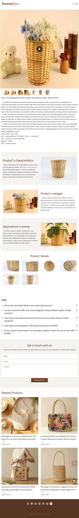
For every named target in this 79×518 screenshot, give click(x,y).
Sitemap (47, 514)
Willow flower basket (29, 167)
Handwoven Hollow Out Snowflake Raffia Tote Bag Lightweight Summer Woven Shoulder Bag (18, 488)
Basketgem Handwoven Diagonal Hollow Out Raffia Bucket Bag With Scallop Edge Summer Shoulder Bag (59, 488)
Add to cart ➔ (6, 444)
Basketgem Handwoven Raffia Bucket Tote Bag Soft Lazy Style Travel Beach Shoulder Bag (18, 438)
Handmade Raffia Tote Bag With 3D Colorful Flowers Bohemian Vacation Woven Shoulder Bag (59, 438)
